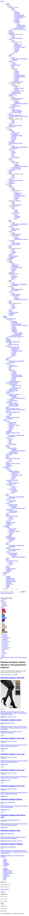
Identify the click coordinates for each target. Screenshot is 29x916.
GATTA (4, 603)
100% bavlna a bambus (20, 47)
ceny (12, 674)
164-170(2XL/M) (6, 641)
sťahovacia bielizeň (16, 65)
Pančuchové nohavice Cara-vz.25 (12, 738)
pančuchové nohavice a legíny (15, 143)
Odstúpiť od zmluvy (10, 578)
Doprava (8, 576)
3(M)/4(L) (4, 653)
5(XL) (3, 656)
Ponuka (5, 859)
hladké (16, 211)
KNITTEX (4, 605)
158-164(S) (4, 636)
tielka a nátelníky (15, 157)
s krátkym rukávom (16, 110)
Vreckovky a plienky (13, 256)
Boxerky (14, 152)
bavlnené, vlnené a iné (17, 38)
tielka (13, 66)
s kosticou (17, 72)
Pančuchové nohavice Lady (10, 830)
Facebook (3, 891)
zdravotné (17, 48)
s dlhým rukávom (16, 244)
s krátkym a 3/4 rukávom (17, 98)
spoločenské (17, 13)
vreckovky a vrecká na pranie (15, 125)
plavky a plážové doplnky (12, 382)
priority (8, 674)
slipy (13, 154)
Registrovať (3, 593)
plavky (10, 158)
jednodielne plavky (16, 92)
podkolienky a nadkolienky (12, 480)
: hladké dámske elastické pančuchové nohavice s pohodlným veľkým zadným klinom (13, 838)
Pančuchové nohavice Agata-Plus (12, 678)
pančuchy (11, 31)
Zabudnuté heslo (9, 593)
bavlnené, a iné (12, 489)
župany (10, 113)
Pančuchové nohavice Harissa (11, 799)
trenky (13, 153)
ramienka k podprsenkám (17, 81)
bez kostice (17, 74)
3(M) (3, 651)
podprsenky (11, 370)
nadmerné (17, 19)
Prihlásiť (23, 591)
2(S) (3, 650)
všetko (7, 3)
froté (16, 218)
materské (17, 80)
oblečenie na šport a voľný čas (16, 115)
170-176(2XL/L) (6, 647)
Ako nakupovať (9, 583)
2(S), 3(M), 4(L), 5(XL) (8, 716)
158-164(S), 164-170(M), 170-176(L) (11, 840)
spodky (13, 156)
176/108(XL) (5, 649)
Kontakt (8, 586)
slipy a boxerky (15, 290)
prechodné (14, 252)
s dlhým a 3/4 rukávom (17, 111)
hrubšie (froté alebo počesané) (21, 103)
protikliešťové (12, 126)
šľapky (10, 54)
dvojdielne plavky (13, 384)
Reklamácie (8, 582)
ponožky (8, 345)
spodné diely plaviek (19, 88)
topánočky (11, 258)
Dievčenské (6, 863)
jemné (13, 37)
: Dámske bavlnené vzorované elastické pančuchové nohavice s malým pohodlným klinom (14, 761)
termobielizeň (15, 60)
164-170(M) (4, 640)
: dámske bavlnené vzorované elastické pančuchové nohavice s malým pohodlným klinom (14, 745)
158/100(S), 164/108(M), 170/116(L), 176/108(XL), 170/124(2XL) (11, 732)
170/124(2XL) (5, 644)
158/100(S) (4, 634)
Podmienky (8, 577)
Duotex (2, 1)
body (13, 67)
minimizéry (17, 77)
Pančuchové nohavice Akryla (11, 720)
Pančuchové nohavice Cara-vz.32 (12, 754)
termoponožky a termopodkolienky (19, 58)
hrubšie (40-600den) (19, 28)
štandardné (17, 12)
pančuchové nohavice (11, 318)
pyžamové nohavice (16, 106)
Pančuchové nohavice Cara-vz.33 (12, 770)
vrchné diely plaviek (19, 90)
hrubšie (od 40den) (21, 26)
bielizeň (8, 363)
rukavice (11, 124)
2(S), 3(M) (5, 780)
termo (7, 359)
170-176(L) (4, 646)
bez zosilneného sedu (19, 15)
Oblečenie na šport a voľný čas (16, 180)
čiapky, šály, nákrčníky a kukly (13, 412)
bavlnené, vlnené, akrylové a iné (19, 29)
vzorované (17, 49)
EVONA (4, 602)
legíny (10, 30)
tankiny (16, 89)
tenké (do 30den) (21, 25)
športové (16, 51)
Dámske (2, 657)
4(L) (3, 654)
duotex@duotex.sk (5, 889)
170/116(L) (4, 643)
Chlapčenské (6, 864)
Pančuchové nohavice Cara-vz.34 (12, 786)
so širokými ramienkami (20, 76)
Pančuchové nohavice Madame (12, 844)
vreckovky (11, 181)
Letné (13, 121)
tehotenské (17, 20)
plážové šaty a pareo (16, 93)
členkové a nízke (18, 44)
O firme (8, 585)
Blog (7, 587)
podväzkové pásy (13, 94)
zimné (16, 52)
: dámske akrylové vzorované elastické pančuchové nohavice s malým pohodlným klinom (14, 824)
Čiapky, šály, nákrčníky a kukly (13, 458)
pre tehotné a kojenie (16, 112)
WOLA (3, 606)
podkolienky (12, 142)
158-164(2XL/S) (5, 637)
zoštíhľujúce (17, 21)
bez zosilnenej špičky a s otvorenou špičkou (20, 17)
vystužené (17, 71)
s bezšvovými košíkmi (19, 75)
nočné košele (12, 170)
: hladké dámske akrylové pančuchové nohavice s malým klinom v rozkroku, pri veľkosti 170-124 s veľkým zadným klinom (14, 728)
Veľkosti (10, 598)
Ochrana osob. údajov (11, 581)
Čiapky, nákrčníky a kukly (12, 516)
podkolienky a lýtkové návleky (13, 341)
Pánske (5, 861)
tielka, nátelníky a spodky (17, 289)
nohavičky (14, 63)
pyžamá (8, 393)
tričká (10, 172)
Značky (2, 598)
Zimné (13, 122)
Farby (6, 598)
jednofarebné (17, 45)
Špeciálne (5, 865)
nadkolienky (11, 33)
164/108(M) (4, 639)
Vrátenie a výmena (10, 580)
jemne (10, 320)
